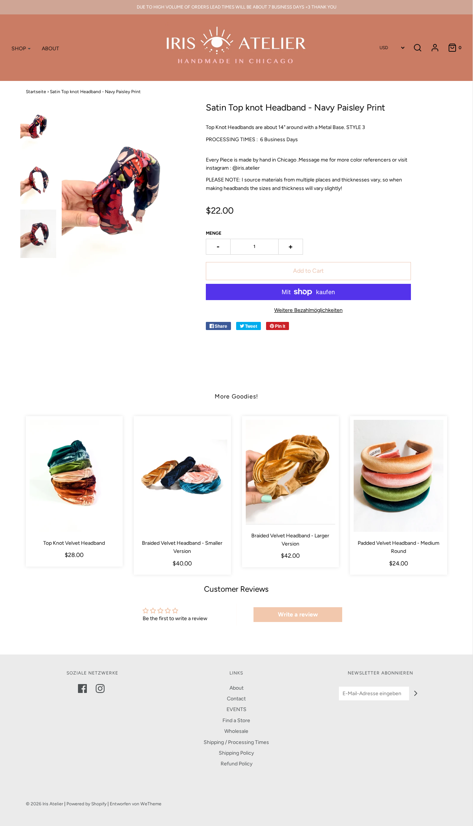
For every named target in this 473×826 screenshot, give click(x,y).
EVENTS (236, 709)
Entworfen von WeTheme (135, 803)
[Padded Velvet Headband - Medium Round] (398, 476)
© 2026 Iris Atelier (44, 803)
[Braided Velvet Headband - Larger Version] (291, 472)
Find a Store (236, 720)
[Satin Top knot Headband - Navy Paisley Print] (38, 127)
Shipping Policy (236, 753)
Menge (213, 233)
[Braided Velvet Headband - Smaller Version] (182, 476)
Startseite (36, 91)
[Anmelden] (431, 47)
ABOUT (50, 48)
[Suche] (417, 47)
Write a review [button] (298, 614)
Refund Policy (236, 764)
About (236, 688)
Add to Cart (308, 270)
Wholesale (236, 731)
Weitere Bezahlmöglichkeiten (308, 310)
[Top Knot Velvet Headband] (74, 476)
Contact (236, 699)
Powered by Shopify (86, 803)
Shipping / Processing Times (236, 742)
